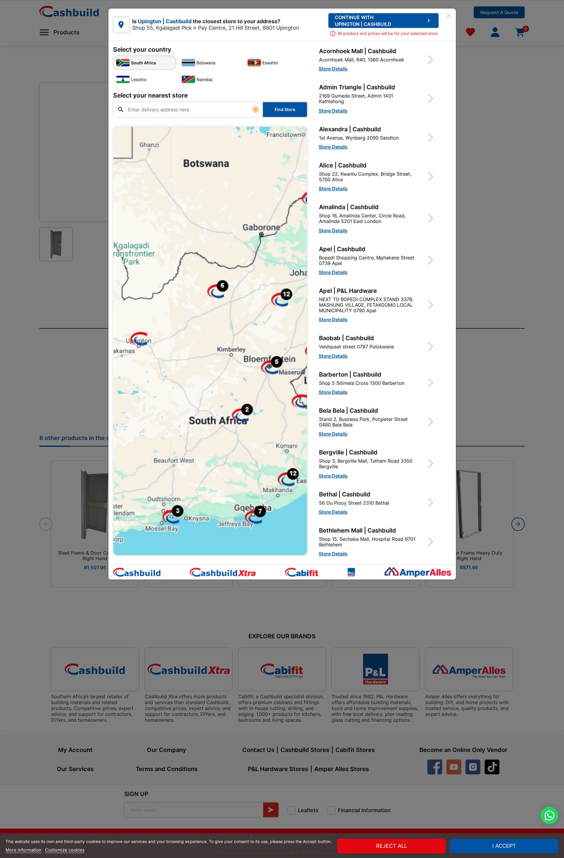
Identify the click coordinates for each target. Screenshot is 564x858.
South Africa (143, 62)
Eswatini (270, 62)
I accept (504, 846)
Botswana (206, 62)
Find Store (285, 109)
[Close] (449, 15)
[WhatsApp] (549, 815)
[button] (379, 59)
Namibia (204, 79)
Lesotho (138, 79)
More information (23, 850)
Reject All (391, 846)
